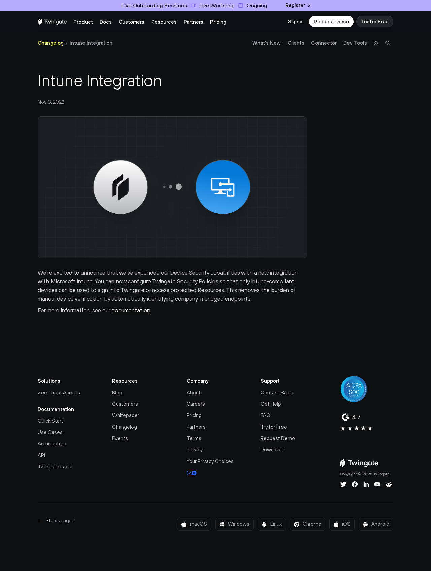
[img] (52, 21)
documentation (130, 310)
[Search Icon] (387, 43)
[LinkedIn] (366, 484)
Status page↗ (61, 520)
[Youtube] (377, 484)
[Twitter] (343, 484)
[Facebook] (355, 484)
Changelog (51, 43)
